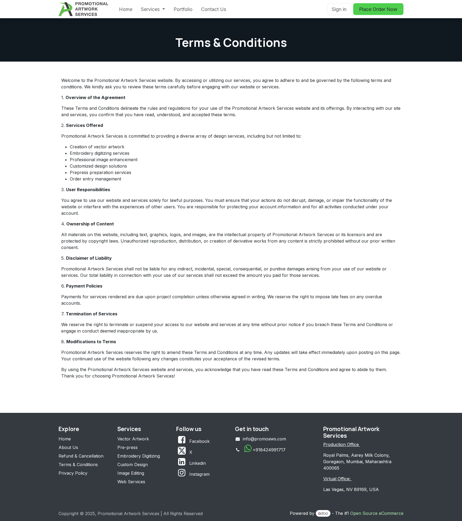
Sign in (339, 9)
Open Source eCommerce (376, 513)
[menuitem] (126, 9)
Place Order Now (378, 9)
